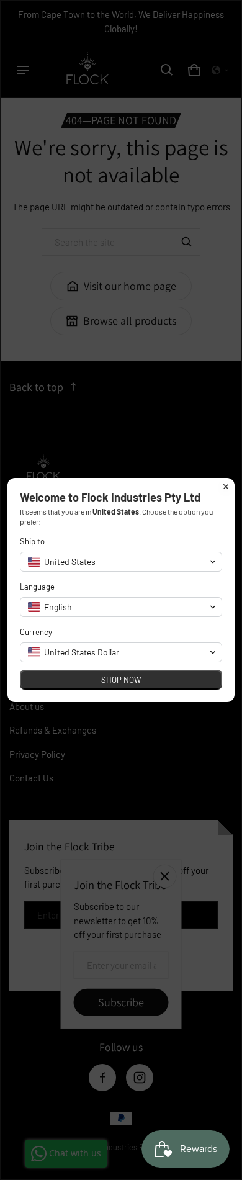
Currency (36, 632)
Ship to (32, 541)
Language (37, 587)
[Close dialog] (226, 486)
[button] (121, 562)
